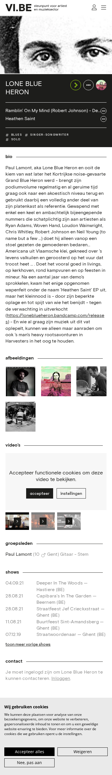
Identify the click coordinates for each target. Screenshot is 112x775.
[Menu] (104, 7)
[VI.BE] (36, 7)
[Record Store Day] (20, 417)
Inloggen (60, 678)
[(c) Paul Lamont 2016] (20, 381)
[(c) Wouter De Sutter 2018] (91, 381)
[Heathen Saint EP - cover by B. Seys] (56, 381)
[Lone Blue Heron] (101, 85)
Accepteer (39, 493)
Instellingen (71, 493)
